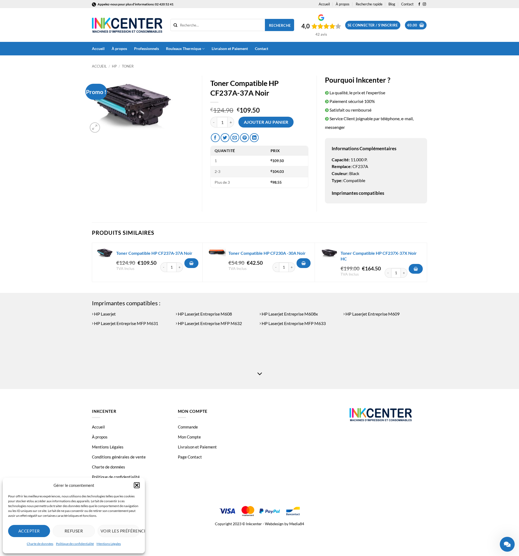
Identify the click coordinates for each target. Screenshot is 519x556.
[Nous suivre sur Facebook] (419, 4)
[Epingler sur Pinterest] (244, 137)
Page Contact (190, 456)
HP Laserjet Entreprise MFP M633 (293, 323)
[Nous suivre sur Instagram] (424, 4)
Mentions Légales (109, 544)
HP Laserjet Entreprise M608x (289, 313)
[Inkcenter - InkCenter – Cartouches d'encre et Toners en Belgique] (127, 25)
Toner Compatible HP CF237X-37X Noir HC (379, 255)
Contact (407, 4)
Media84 (296, 523)
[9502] (191, 263)
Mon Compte (189, 436)
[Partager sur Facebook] (215, 137)
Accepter (29, 530)
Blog (391, 4)
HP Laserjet (104, 313)
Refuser (74, 530)
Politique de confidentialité (75, 544)
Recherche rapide (369, 4)
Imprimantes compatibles (358, 193)
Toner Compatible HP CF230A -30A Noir (267, 253)
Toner (128, 66)
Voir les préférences (120, 530)
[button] (136, 485)
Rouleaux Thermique (183, 48)
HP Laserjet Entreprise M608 (204, 313)
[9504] (416, 269)
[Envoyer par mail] (234, 137)
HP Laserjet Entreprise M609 (372, 313)
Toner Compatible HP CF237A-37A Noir (154, 253)
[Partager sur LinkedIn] (254, 137)
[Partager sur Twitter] (225, 137)
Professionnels (146, 48)
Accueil (324, 4)
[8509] (304, 263)
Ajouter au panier (266, 122)
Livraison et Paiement (230, 48)
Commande (188, 426)
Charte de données (40, 544)
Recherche (280, 25)
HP (114, 66)
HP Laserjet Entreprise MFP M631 (125, 323)
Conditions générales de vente (119, 456)
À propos (343, 4)
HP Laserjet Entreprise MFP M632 (209, 323)
